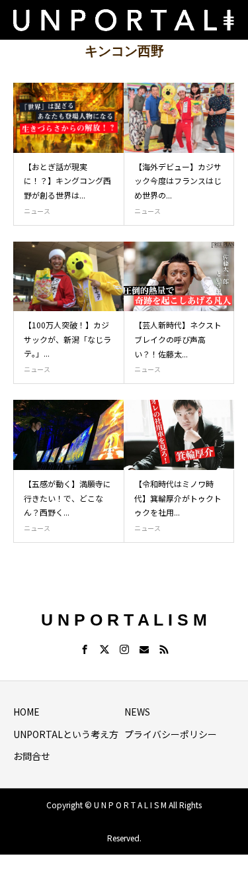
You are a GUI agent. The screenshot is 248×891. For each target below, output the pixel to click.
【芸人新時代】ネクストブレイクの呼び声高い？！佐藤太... (178, 339)
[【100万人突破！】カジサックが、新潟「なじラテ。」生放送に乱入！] (68, 277)
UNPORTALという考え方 (65, 734)
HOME (26, 711)
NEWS (137, 711)
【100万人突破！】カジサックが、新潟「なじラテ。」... (67, 339)
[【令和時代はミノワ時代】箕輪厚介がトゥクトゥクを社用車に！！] (179, 435)
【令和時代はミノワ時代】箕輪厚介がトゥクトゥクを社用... (178, 498)
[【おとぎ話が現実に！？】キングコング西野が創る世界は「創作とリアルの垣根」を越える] (68, 118)
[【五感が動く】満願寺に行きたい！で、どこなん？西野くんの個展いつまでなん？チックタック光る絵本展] (68, 435)
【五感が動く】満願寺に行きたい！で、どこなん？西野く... (67, 498)
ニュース (37, 211)
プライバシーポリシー (170, 734)
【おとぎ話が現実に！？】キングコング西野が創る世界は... (67, 181)
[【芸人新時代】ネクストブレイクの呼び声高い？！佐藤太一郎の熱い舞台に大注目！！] (179, 277)
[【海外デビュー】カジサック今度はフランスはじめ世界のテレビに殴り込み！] (179, 118)
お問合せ (31, 756)
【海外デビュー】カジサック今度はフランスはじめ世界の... (178, 181)
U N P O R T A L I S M (124, 619)
